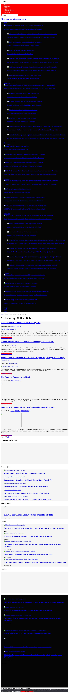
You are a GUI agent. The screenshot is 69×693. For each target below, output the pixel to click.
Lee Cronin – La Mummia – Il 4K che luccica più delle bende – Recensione (24, 105)
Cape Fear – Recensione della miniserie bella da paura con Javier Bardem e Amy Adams (24, 158)
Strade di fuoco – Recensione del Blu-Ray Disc (20, 323)
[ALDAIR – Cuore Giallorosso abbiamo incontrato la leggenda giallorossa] (24, 42)
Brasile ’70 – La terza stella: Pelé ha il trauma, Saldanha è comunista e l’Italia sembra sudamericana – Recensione (30, 174)
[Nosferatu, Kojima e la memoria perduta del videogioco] (17, 189)
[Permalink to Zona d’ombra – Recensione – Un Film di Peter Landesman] (14, 470)
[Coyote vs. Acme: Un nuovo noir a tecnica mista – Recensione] (22, 232)
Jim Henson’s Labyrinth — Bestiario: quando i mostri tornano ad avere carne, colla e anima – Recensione (31, 37)
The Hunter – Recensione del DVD (15, 377)
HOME (5, 22)
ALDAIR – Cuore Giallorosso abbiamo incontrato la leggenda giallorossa (23, 45)
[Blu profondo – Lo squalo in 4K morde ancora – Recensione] (21, 118)
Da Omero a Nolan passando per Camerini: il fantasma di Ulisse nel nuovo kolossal (23, 29)
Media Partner (8, 9)
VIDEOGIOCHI (7, 179)
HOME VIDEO (7, 83)
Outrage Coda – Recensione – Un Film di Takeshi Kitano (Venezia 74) (28, 480)
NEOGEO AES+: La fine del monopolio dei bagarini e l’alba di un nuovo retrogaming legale (24, 209)
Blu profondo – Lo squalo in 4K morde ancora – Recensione (21, 121)
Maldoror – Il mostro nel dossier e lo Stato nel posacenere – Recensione (24, 227)
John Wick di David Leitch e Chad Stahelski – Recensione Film (28, 407)
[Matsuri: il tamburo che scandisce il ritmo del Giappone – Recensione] (20, 283)
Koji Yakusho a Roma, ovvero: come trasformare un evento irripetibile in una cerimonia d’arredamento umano (32, 62)
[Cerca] (1, 15)
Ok (22, 691)
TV (4, 143)
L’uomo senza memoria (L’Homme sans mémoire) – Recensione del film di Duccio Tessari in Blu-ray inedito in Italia (34, 130)
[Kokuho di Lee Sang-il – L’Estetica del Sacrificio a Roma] (20, 50)
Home (2, 314)
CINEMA (6, 24)
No (25, 691)
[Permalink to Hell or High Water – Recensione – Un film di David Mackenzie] (15, 483)
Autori (5, 7)
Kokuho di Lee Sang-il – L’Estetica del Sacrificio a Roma (20, 54)
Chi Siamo (7, 6)
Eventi (5, 4)
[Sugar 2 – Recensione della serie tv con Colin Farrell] (16, 146)
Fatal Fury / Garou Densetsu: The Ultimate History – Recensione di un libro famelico (23, 201)
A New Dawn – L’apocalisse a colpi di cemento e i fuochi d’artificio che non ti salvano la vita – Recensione (31, 268)
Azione (12, 411)
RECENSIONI (7, 214)
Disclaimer (7, 12)
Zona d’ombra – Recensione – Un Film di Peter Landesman (24, 473)
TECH (5, 309)
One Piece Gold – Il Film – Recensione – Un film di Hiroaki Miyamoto (28, 500)
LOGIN (5, 311)
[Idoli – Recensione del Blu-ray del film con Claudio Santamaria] (22, 110)
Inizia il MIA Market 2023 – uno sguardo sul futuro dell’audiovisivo (27, 633)
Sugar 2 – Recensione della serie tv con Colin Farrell (16, 149)
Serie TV (9, 144)
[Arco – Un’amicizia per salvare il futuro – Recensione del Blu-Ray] (23, 93)
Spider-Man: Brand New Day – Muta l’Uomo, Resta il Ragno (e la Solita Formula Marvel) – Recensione (30, 252)
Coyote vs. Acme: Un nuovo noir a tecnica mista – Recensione (21, 235)
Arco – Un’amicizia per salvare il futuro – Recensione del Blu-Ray (22, 97)
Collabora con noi (9, 10)
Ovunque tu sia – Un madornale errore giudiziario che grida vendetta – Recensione (23, 166)
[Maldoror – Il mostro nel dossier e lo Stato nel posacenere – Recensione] (24, 223)
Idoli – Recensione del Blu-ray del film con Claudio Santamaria (21, 113)
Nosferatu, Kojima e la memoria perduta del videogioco (17, 192)
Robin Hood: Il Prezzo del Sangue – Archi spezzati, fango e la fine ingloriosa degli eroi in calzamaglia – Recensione (33, 260)
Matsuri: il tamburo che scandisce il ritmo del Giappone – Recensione (20, 286)
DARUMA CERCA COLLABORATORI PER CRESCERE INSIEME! (28, 515)
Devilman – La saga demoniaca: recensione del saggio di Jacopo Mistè (20, 303)
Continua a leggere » (6, 338)
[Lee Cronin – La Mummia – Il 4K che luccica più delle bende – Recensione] (24, 101)
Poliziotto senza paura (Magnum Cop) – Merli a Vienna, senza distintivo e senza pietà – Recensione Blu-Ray (29, 88)
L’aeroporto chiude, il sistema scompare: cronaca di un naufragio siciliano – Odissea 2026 (35, 562)
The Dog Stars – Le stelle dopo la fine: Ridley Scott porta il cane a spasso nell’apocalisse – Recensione (27, 219)
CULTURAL (6, 273)
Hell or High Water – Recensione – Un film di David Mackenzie (26, 486)
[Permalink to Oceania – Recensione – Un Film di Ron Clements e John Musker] (12, 490)
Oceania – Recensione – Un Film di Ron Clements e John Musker (26, 493)
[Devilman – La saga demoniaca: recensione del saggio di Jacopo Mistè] (20, 299)
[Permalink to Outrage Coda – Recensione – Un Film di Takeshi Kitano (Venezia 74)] (15, 476)
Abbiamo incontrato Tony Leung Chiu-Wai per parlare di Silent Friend (23, 78)
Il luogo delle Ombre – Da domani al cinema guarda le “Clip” (27, 341)
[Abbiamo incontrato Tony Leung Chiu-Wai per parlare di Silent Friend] (24, 75)
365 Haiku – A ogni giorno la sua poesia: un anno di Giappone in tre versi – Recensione (24, 278)
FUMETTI (6, 308)
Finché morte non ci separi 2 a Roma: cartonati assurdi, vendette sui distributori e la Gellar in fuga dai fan (31, 70)
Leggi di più (30, 691)
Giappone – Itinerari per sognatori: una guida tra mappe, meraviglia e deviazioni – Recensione (25, 295)
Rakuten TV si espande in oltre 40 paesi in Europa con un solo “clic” (27, 647)
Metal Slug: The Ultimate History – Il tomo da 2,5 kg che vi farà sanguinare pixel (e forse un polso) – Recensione (30, 184)
